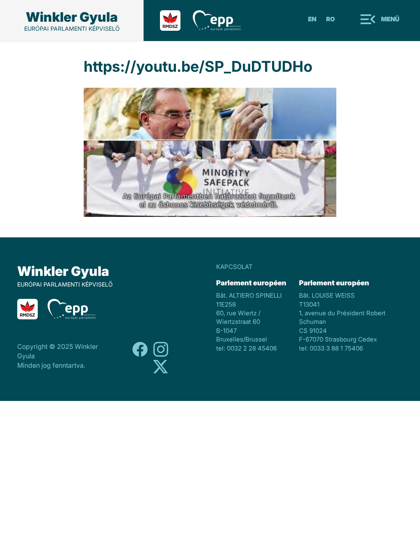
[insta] (161, 372)
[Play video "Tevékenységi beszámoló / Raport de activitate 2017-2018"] (210, 152)
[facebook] (140, 354)
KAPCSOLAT (234, 267)
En (312, 19)
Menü (390, 19)
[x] (161, 354)
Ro (330, 19)
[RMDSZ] (176, 20)
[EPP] (223, 20)
